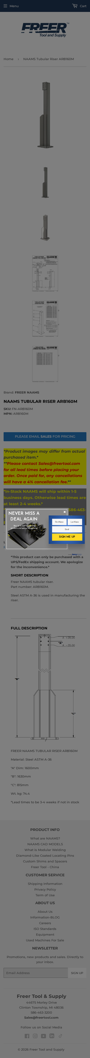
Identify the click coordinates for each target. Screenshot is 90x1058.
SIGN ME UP (67, 536)
